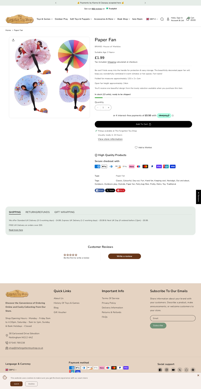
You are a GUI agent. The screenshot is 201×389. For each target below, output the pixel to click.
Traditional (171, 184)
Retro (159, 184)
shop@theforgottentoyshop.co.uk (26, 347)
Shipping (112, 62)
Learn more (83, 378)
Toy (164, 184)
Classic (119, 180)
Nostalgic (171, 180)
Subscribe (158, 325)
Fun (142, 180)
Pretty (153, 184)
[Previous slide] (56, 3)
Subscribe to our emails (169, 291)
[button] (45, 19)
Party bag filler (142, 184)
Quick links (62, 291)
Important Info (113, 291)
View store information (110, 139)
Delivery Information (112, 307)
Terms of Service (111, 298)
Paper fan (130, 184)
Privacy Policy (109, 303)
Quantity (99, 102)
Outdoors (99, 184)
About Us (58, 298)
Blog (56, 307)
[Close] (198, 375)
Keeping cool (160, 180)
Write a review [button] (124, 256)
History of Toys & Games (67, 303)
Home (8, 30)
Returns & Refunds (111, 312)
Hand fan (149, 180)
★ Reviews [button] (198, 197)
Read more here (16, 230)
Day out (136, 180)
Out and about (182, 180)
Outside (121, 184)
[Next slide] (145, 3)
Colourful (127, 180)
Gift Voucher (60, 312)
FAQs (104, 316)
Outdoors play (110, 184)
